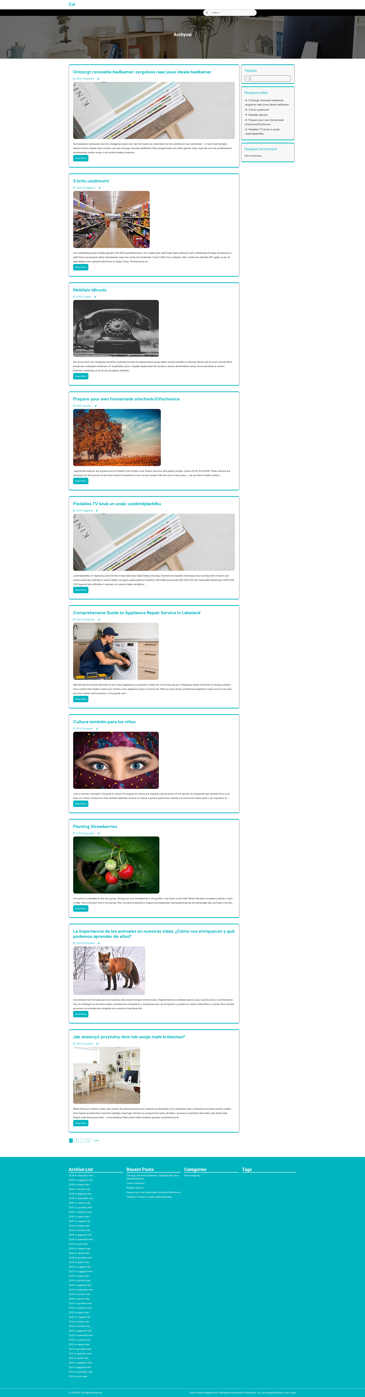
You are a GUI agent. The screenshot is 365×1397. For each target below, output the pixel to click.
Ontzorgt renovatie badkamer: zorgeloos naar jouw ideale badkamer (142, 72)
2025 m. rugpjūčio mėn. (81, 1180)
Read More (80, 158)
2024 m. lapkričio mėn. (80, 1211)
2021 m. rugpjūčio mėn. (81, 1362)
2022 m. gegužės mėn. (80, 1330)
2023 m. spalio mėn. (79, 1262)
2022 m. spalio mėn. (79, 1312)
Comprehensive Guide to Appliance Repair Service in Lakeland (136, 612)
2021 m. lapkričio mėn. (80, 1353)
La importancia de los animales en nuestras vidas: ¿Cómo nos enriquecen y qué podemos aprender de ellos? (154, 933)
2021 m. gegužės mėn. (80, 1367)
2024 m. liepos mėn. (79, 1225)
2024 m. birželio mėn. (80, 1230)
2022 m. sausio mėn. (79, 1344)
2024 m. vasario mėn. (80, 1248)
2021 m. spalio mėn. (79, 1358)
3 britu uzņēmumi (91, 181)
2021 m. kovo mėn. (78, 1376)
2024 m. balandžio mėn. (81, 1239)
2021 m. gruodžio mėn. (80, 1348)
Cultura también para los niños (104, 721)
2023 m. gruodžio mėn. (80, 1257)
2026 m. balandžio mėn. (81, 1175)
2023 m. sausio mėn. (79, 1298)
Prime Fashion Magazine (202, 1392)
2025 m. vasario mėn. (80, 1202)
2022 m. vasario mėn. (80, 1339)
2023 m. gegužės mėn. (80, 1285)
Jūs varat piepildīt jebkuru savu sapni (276, 1392)
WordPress (250, 1392)
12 (88, 1140)
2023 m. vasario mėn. (80, 1294)
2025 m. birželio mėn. (80, 1189)
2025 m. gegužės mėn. (80, 1193)
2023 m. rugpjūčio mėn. (81, 1271)
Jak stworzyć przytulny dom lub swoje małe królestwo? (129, 1037)
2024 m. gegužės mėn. (80, 1234)
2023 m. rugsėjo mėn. (80, 1266)
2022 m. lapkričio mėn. (80, 1307)
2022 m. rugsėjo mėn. (80, 1317)
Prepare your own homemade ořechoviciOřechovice (126, 399)
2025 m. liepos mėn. (79, 1184)
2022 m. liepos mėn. (79, 1321)
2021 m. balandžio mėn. (81, 1371)
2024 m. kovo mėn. (78, 1243)
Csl (72, 4)
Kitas (96, 1140)
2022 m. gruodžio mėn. (80, 1303)
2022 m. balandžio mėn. (81, 1335)
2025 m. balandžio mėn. (81, 1198)
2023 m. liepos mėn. (79, 1275)
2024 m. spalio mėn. (79, 1216)
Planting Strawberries (95, 826)
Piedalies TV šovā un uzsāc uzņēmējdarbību (117, 503)
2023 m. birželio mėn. (80, 1280)
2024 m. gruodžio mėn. (80, 1207)
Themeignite (224, 1392)
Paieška (251, 70)
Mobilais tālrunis (90, 290)
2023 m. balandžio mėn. (81, 1289)
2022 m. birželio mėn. (80, 1326)
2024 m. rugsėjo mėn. (80, 1221)
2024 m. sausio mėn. (79, 1253)
